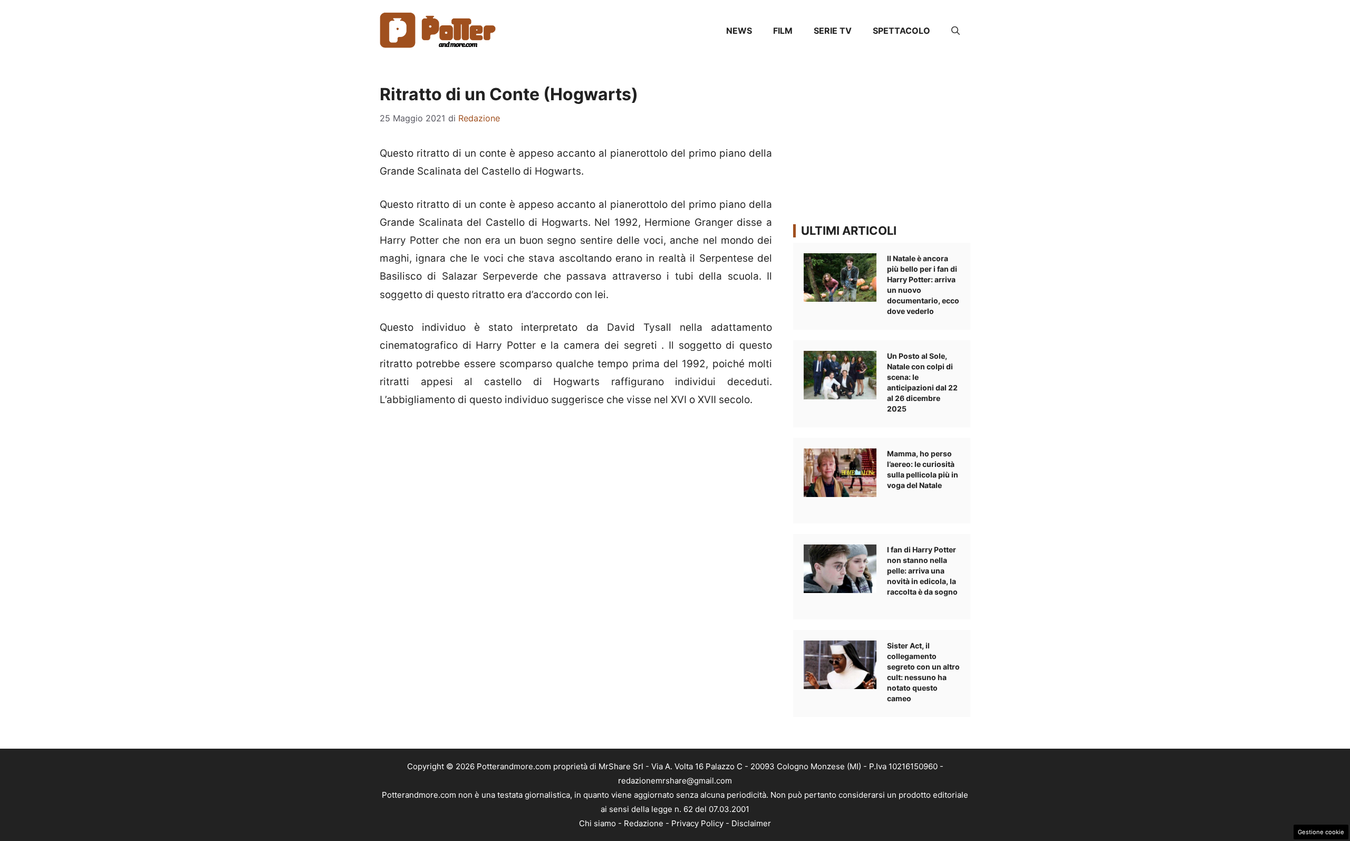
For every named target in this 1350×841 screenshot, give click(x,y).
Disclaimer (751, 823)
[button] (955, 30)
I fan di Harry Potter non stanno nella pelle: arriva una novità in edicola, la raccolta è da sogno (922, 570)
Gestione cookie (1321, 832)
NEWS (739, 30)
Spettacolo (901, 30)
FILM (783, 30)
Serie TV (833, 30)
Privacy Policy (697, 823)
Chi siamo (597, 823)
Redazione (643, 823)
